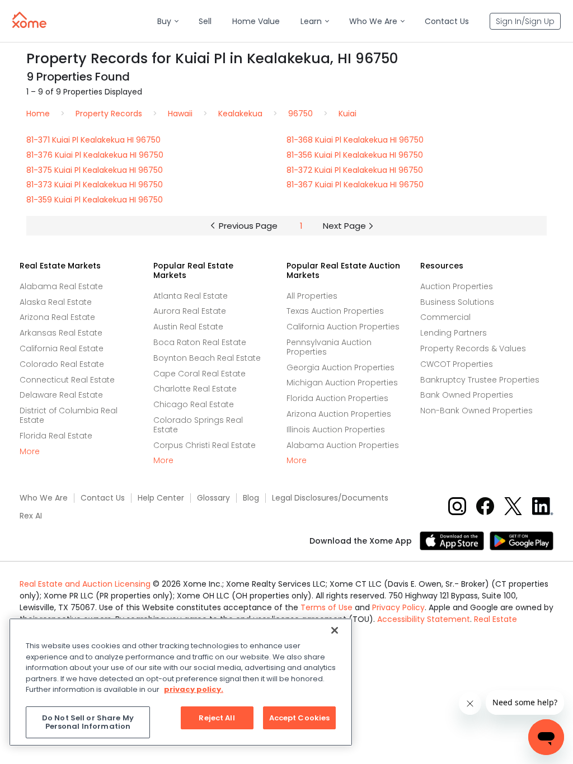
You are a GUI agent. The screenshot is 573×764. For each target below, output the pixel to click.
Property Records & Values (473, 348)
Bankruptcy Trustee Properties (479, 379)
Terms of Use (326, 607)
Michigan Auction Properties (342, 382)
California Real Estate (62, 348)
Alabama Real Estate (61, 286)
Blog (251, 498)
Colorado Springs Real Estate (198, 424)
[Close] (334, 630)
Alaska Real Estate (56, 302)
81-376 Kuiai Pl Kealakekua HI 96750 (94, 155)
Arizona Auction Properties (338, 413)
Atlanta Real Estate (190, 295)
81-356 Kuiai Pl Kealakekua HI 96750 (354, 155)
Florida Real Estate (56, 435)
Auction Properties (456, 286)
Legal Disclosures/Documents (330, 498)
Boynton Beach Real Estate (207, 358)
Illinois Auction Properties (335, 429)
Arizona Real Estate (57, 317)
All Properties (311, 295)
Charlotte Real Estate (195, 388)
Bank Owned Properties (466, 394)
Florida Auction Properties (337, 398)
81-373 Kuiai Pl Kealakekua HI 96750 (94, 184)
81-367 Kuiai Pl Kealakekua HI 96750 (355, 184)
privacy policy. (193, 689)
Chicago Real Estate (193, 404)
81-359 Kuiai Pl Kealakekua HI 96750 (94, 199)
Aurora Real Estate (189, 311)
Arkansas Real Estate (61, 332)
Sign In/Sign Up (525, 21)
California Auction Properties (343, 326)
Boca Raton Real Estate (199, 342)
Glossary (213, 498)
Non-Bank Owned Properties (476, 410)
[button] (167, 22)
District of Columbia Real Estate (69, 415)
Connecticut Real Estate (67, 379)
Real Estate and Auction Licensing (85, 583)
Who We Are (44, 498)
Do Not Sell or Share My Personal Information (88, 722)
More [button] (30, 451)
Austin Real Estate (188, 326)
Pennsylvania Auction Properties (329, 347)
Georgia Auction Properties (340, 367)
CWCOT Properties (456, 364)
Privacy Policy (398, 607)
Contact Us (103, 498)
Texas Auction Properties (335, 311)
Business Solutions (457, 302)
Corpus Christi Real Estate (204, 445)
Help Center (161, 498)
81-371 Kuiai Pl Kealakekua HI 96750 (93, 139)
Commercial (445, 317)
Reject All (216, 718)
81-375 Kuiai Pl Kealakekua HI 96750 (94, 170)
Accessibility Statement (423, 619)
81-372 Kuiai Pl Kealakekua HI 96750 (354, 170)
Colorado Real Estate (62, 364)
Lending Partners (453, 332)
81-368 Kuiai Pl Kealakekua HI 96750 (355, 139)
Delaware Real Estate (61, 394)
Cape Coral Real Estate (199, 373)
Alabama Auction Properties (342, 445)
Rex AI (31, 516)
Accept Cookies (299, 718)
